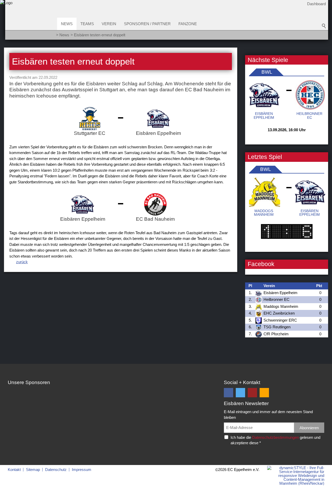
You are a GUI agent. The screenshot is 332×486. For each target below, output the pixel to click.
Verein (109, 24)
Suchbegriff (324, 26)
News (67, 24)
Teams (87, 24)
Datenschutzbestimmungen (275, 437)
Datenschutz (56, 469)
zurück (22, 262)
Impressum (81, 469)
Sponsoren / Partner (147, 24)
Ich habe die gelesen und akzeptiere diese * (275, 440)
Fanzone (187, 24)
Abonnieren (309, 428)
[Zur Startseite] (6, 21)
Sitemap (33, 469)
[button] (228, 392)
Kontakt (14, 469)
